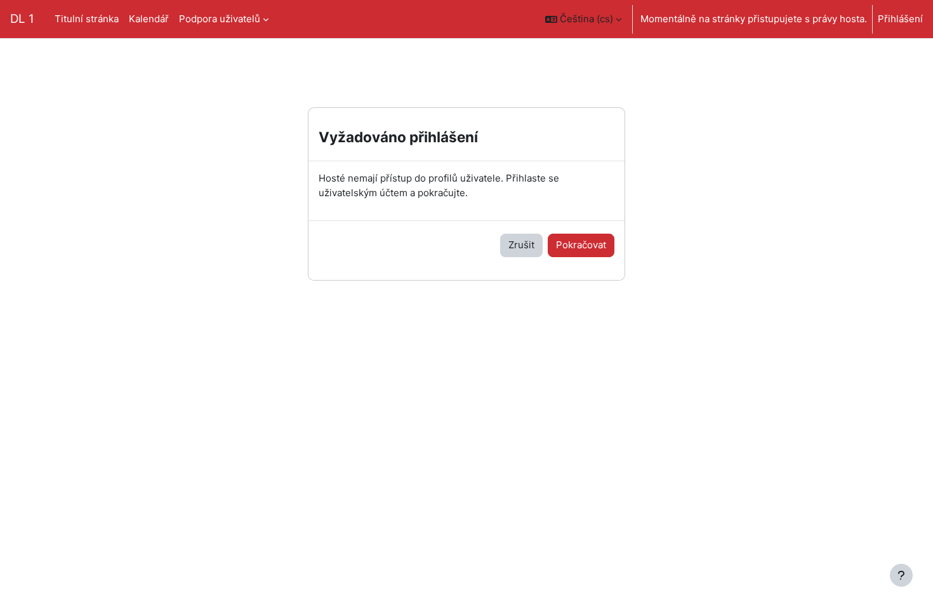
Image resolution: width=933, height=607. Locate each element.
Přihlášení (900, 19)
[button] (583, 19)
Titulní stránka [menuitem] (87, 19)
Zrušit (521, 245)
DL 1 (22, 18)
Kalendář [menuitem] (149, 19)
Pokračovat (581, 245)
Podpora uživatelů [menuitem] (219, 19)
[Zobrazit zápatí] (901, 575)
